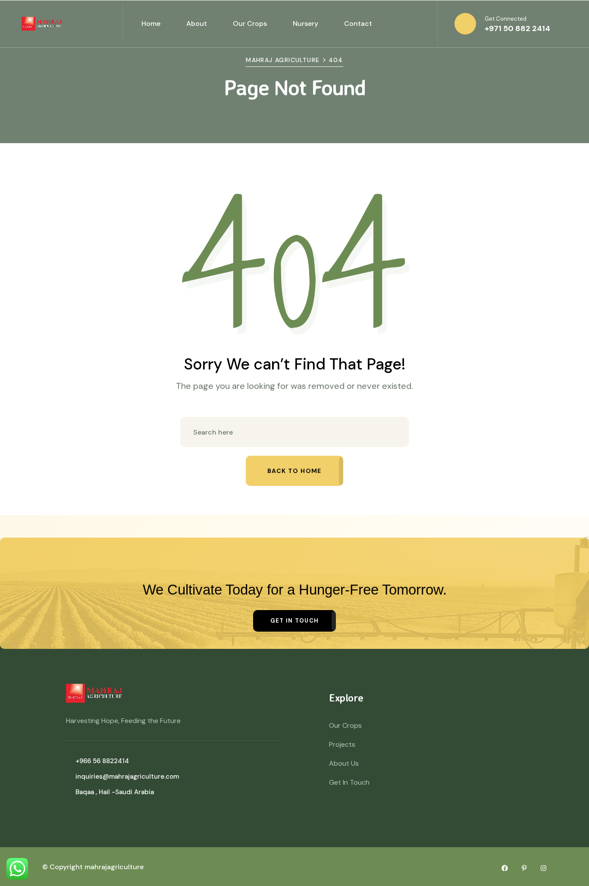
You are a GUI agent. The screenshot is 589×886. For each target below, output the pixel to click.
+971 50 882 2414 (517, 28)
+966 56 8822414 (102, 761)
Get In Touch (349, 782)
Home (150, 23)
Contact (358, 23)
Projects (342, 744)
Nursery (305, 23)
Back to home (294, 471)
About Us (344, 763)
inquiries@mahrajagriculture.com (127, 776)
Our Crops (250, 23)
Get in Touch (294, 620)
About (196, 23)
